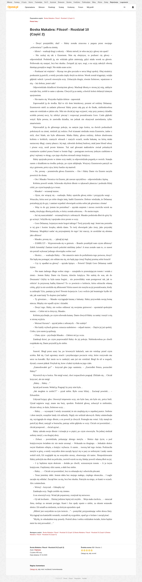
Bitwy (94, 2)
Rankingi (51, 7)
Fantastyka (38, 2)
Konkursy (71, 7)
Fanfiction (77, 2)
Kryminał (53, 2)
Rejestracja (114, 2)
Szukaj (61, 7)
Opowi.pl (13, 7)
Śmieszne (61, 2)
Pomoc (71, 578)
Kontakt (84, 578)
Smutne (69, 2)
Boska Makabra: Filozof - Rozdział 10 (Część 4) (90, 532)
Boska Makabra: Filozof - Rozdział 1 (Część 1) (59, 18)
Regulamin (77, 578)
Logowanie (124, 2)
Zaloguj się (33, 569)
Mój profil (90, 7)
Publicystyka (86, 2)
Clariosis (37, 550)
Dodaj (106, 2)
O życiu (24, 2)
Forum (80, 7)
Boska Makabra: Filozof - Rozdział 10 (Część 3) (58, 532)
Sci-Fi (46, 2)
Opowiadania (30, 7)
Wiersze (42, 7)
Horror (31, 2)
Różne (100, 2)
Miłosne (9, 2)
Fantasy (17, 2)
